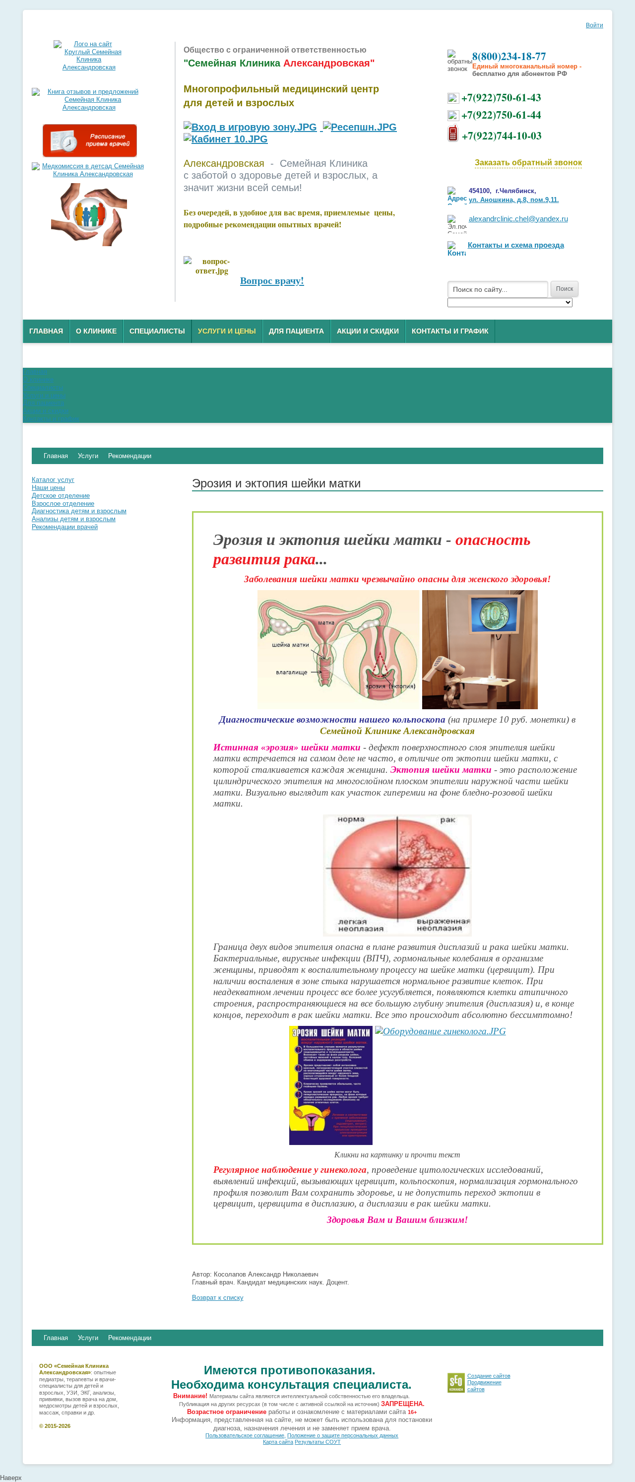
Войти (594, 25)
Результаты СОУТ (318, 1442)
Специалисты (157, 331)
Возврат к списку (218, 1297)
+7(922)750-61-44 (501, 114)
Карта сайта (278, 1442)
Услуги (88, 1338)
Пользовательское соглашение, (245, 1435)
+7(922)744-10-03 (502, 135)
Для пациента (296, 331)
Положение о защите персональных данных (342, 1435)
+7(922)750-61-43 (501, 97)
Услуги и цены (227, 331)
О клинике (96, 331)
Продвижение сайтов (484, 1385)
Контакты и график (450, 331)
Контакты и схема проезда (516, 245)
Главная (46, 331)
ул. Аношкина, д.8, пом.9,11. (514, 199)
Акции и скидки (368, 331)
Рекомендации (129, 1338)
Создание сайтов (488, 1376)
